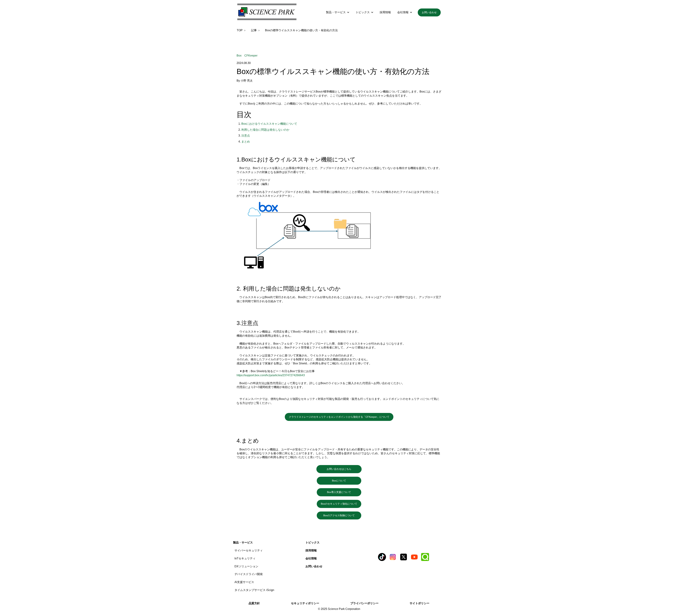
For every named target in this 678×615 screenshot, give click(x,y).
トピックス (363, 12)
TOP (240, 30)
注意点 (245, 135)
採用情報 (385, 12)
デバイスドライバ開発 (248, 574)
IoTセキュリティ (244, 558)
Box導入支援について (344, 492)
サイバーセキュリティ (248, 550)
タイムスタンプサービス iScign (254, 590)
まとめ (245, 141)
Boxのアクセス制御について (341, 515)
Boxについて (346, 480)
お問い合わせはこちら (344, 469)
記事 (254, 30)
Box (239, 55)
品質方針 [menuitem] (254, 603)
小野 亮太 (247, 80)
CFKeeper (250, 55)
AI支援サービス (244, 582)
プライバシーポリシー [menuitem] (364, 603)
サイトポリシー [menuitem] (419, 603)
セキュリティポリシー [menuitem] (305, 603)
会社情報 (403, 12)
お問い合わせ (429, 12)
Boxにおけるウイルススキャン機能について (269, 123)
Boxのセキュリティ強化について (339, 503)
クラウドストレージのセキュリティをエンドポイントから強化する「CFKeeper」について (339, 416)
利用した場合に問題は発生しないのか (265, 129)
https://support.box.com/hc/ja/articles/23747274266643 (271, 375)
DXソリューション (246, 566)
